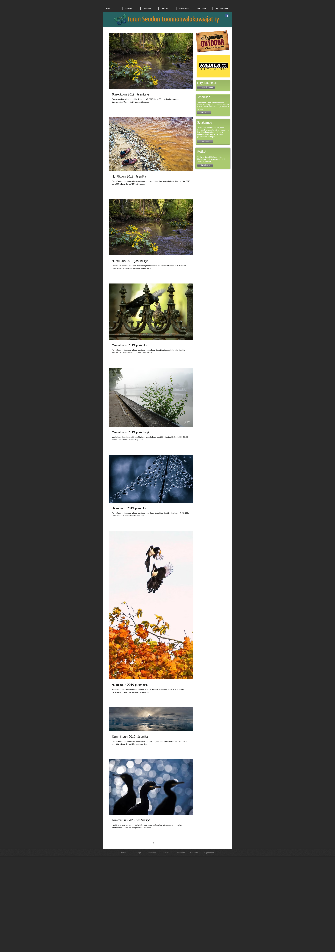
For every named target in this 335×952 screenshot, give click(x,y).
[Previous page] (142, 843)
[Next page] (159, 843)
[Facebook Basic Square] (226, 15)
